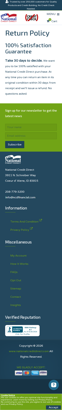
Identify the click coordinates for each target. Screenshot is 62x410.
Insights (15, 305)
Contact (15, 297)
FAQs (14, 272)
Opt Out (15, 280)
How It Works (19, 264)
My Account (18, 255)
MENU (52, 14)
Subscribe (15, 144)
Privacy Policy (45, 399)
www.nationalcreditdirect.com (29, 351)
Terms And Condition (24, 221)
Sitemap (15, 288)
